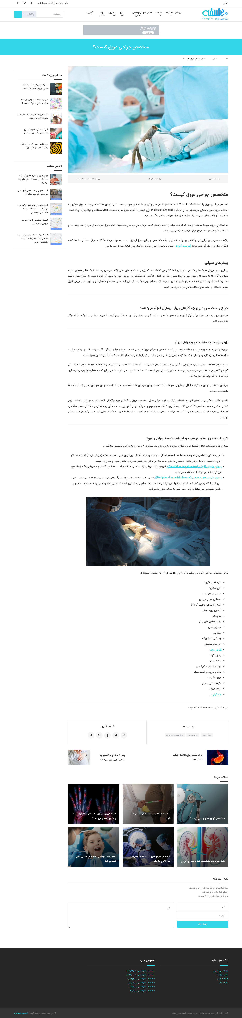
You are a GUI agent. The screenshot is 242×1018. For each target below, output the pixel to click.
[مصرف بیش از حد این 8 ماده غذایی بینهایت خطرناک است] (56, 89)
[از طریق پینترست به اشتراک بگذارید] (99, 735)
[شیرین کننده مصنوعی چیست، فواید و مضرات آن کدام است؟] (56, 103)
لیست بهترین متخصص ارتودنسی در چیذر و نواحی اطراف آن (33, 192)
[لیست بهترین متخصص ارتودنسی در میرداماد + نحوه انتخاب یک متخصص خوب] (56, 239)
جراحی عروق (193, 735)
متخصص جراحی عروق (174, 735)
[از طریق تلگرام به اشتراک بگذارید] (91, 735)
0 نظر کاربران (153, 178)
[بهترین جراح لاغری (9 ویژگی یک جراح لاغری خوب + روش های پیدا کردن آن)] (56, 179)
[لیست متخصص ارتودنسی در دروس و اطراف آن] (56, 224)
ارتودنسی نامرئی (220, 971)
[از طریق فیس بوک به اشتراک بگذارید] (107, 735)
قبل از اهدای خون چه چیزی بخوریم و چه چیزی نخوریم (36, 131)
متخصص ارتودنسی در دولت (141, 986)
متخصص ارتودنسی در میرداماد (140, 975)
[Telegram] (17, 3)
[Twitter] (24, 3)
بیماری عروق (207, 735)
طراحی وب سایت (48, 1013)
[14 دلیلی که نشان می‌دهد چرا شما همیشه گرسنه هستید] (56, 118)
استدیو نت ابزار (21, 1013)
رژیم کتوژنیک (222, 975)
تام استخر (223, 982)
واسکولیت (216, 694)
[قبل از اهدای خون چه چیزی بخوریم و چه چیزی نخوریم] (56, 133)
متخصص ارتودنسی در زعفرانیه (141, 971)
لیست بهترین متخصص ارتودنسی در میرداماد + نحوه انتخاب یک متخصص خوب (33, 238)
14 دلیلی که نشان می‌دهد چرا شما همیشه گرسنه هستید (33, 116)
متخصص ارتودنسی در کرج (142, 990)
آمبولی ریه (215, 650)
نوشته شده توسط (87, 178)
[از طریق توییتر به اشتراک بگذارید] (115, 735)
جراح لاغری (222, 978)
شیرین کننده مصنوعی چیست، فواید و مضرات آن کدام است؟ (34, 101)
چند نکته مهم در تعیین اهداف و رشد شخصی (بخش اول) (34, 145)
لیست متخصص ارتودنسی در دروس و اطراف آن (35, 221)
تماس (225, 3)
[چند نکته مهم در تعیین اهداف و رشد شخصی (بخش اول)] (56, 148)
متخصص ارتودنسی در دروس (141, 982)
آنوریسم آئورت (183, 246)
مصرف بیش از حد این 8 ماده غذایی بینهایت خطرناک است (35, 86)
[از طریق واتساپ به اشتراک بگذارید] (124, 735)
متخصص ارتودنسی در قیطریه (141, 978)
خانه (226, 58)
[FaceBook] (31, 3)
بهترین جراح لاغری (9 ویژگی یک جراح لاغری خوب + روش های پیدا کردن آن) (33, 179)
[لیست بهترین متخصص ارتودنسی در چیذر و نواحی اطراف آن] (56, 194)
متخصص (216, 58)
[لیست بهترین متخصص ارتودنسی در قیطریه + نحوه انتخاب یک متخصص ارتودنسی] (56, 209)
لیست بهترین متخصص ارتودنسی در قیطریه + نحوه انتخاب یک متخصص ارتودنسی (33, 208)
